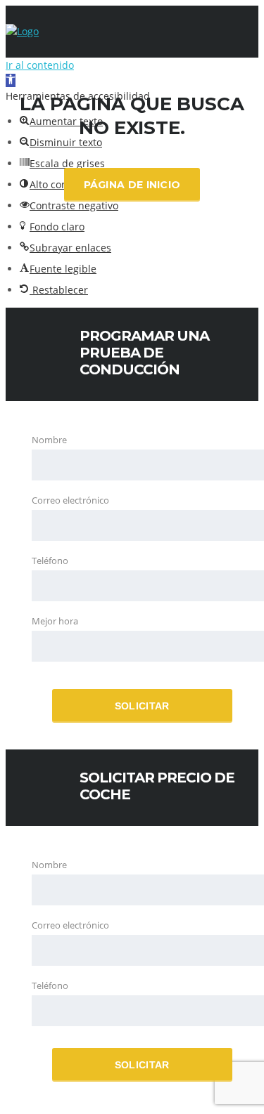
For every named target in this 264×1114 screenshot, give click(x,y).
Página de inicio (132, 184)
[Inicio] (22, 31)
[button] (58, 268)
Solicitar (142, 706)
